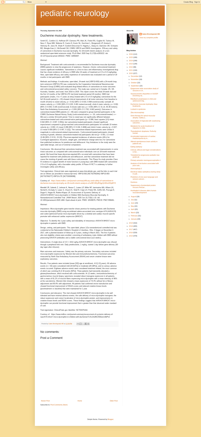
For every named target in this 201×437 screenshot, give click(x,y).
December (135, 76)
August (133, 197)
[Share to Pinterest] (88, 323)
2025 (131, 57)
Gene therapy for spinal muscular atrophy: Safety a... (143, 117)
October (134, 83)
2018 (131, 226)
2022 (131, 67)
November (135, 79)
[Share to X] (83, 323)
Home (80, 401)
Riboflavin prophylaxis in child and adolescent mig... (143, 100)
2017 (131, 229)
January (134, 219)
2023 (131, 64)
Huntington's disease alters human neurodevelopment (143, 191)
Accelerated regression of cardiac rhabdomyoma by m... (143, 137)
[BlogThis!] (80, 323)
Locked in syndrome (138, 109)
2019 (131, 223)
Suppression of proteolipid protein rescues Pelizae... (143, 186)
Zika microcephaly (137, 112)
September (135, 86)
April (133, 209)
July (132, 200)
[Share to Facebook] (85, 323)
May (132, 206)
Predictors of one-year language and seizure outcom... (144, 178)
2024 (131, 61)
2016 (131, 233)
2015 (131, 236)
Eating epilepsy (136, 147)
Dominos (134, 182)
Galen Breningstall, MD (151, 34)
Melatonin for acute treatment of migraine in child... (142, 127)
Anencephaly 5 (136, 169)
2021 (131, 70)
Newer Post (45, 401)
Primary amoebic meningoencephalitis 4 (146, 160)
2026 (131, 54)
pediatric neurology (74, 13)
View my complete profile (148, 38)
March (133, 213)
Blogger (110, 419)
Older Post (114, 401)
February (134, 216)
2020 (131, 73)
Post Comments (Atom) (59, 405)
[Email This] (78, 323)
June (133, 203)
